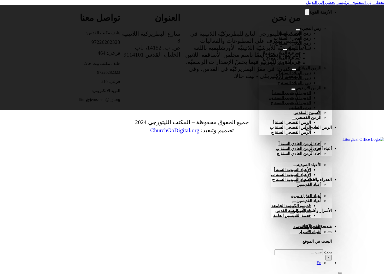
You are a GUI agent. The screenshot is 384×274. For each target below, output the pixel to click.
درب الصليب (300, 107)
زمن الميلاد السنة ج (294, 83)
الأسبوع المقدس (307, 112)
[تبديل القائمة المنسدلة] (307, 12)
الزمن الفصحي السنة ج (291, 132)
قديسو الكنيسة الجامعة (291, 205)
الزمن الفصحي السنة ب (290, 127)
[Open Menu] (340, 273)
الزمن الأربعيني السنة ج (291, 102)
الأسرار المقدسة (307, 226)
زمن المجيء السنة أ (294, 33)
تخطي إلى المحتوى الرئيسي (360, 2)
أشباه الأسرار (310, 231)
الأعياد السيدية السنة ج (291, 179)
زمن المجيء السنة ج (293, 43)
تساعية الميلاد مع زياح (281, 58)
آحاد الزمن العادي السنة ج (299, 153)
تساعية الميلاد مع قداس (279, 63)
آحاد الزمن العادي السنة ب (298, 148)
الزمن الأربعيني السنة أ (291, 92)
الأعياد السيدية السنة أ (292, 169)
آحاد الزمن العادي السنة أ (299, 143)
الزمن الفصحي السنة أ (292, 122)
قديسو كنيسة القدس (293, 210)
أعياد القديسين (308, 184)
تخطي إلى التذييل (320, 2)
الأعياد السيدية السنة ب (291, 174)
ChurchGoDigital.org (174, 130)
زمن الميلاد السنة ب (293, 78)
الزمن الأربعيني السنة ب (290, 97)
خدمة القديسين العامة (292, 215)
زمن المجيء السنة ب (292, 38)
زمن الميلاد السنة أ (295, 73)
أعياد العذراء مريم (306, 195)
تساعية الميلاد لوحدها (282, 53)
